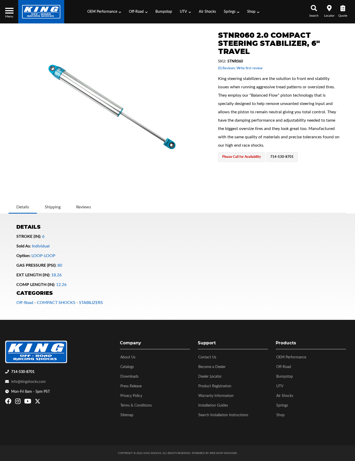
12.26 (61, 285)
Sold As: (23, 246)
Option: (23, 256)
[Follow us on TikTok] (43, 402)
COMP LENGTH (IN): (35, 285)
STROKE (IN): (28, 236)
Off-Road (24, 303)
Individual (41, 246)
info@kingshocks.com (28, 382)
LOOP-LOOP (43, 256)
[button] (104, 11)
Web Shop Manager (223, 453)
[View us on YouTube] (28, 402)
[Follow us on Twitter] (37, 402)
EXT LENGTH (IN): (33, 275)
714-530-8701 (23, 372)
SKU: (222, 61)
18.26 (56, 275)
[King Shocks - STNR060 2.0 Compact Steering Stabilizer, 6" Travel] (112, 107)
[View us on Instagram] (18, 402)
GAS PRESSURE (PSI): (36, 265)
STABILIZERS (91, 303)
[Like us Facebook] (9, 402)
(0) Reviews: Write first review (240, 68)
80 (59, 265)
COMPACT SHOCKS (56, 303)
